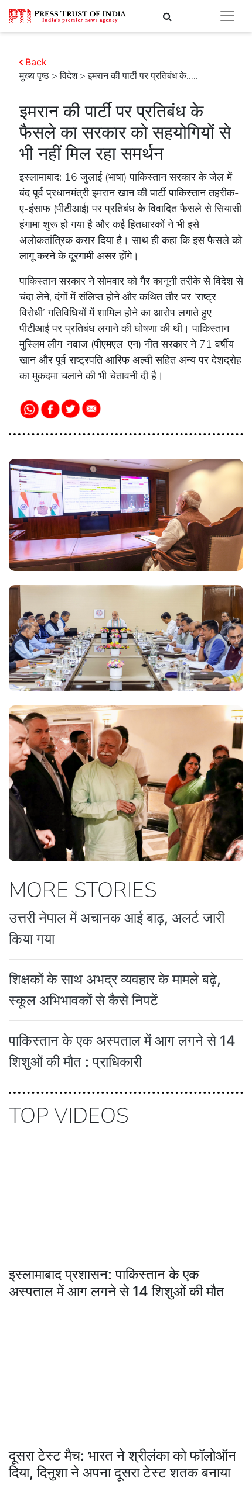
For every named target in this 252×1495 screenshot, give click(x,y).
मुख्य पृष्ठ (34, 76)
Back (36, 62)
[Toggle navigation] (227, 16)
